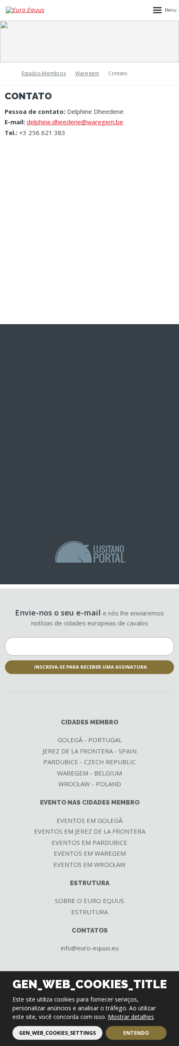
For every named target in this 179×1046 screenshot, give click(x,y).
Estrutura (89, 912)
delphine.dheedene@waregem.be (75, 122)
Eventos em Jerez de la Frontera (89, 831)
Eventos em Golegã (89, 820)
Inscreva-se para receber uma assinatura (90, 667)
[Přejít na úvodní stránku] (26, 10)
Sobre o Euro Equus (89, 900)
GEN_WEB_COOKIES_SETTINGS (57, 1032)
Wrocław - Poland (89, 784)
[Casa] (7, 74)
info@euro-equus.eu (90, 948)
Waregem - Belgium (89, 773)
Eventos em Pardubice (89, 842)
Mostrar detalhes (131, 1017)
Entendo (136, 1032)
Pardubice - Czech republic (89, 762)
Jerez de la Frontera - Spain (89, 751)
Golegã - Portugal (89, 740)
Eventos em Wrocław (89, 864)
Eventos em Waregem (90, 853)
